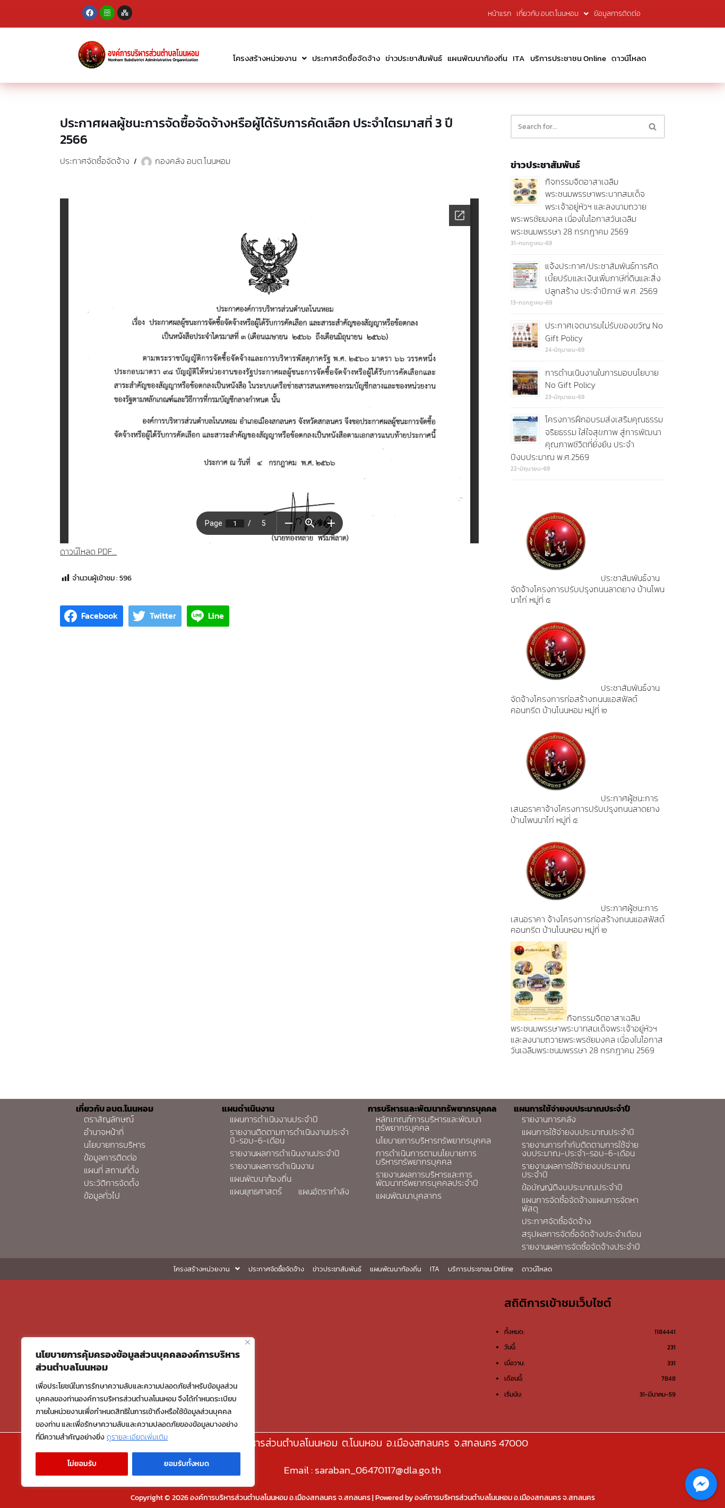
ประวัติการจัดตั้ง (111, 1182)
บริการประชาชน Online (568, 58)
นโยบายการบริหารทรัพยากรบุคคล (433, 1140)
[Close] (247, 1342)
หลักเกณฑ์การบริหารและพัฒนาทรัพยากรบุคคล (428, 1123)
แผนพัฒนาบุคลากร (409, 1195)
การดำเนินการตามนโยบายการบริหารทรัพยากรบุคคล (426, 1157)
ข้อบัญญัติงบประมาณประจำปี (572, 1187)
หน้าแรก (499, 13)
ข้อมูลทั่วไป (102, 1195)
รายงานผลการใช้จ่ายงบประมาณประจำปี (576, 1170)
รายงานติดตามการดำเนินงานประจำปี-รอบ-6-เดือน (289, 1136)
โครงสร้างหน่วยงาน (265, 58)
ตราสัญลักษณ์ (109, 1119)
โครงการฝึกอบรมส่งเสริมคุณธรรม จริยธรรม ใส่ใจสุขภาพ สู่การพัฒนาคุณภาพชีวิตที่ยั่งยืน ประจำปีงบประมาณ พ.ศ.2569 (587, 438)
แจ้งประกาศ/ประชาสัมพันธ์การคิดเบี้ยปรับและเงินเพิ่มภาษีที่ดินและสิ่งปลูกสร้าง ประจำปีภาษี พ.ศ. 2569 (603, 278)
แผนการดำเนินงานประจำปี (274, 1119)
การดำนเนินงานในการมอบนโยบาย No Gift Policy (602, 379)
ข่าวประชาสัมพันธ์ (413, 58)
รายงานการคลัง (549, 1119)
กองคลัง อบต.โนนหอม (192, 160)
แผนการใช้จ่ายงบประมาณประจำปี (578, 1131)
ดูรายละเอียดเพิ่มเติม (137, 1437)
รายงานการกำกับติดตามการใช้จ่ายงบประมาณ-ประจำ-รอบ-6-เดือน (580, 1148)
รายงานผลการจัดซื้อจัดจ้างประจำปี (581, 1246)
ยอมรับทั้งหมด (186, 1463)
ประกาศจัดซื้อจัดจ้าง (346, 58)
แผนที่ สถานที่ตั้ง (111, 1170)
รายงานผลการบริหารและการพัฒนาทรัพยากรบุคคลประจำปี (427, 1178)
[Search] (653, 126)
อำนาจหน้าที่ (104, 1131)
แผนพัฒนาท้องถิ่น (477, 58)
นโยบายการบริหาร (114, 1144)
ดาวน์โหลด (628, 58)
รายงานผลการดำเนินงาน (272, 1165)
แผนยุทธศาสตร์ (256, 1191)
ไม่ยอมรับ (82, 1463)
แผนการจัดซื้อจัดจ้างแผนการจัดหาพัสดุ (580, 1204)
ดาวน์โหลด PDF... (88, 551)
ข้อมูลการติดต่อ (617, 13)
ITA (519, 58)
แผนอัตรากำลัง (323, 1191)
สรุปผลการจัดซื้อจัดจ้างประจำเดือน (581, 1233)
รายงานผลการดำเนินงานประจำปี (285, 1153)
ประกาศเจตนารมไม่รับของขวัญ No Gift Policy (604, 331)
